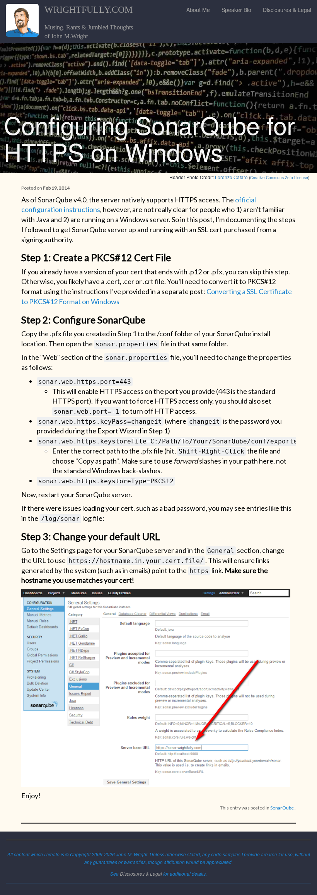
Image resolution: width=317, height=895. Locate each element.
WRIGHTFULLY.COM (88, 10)
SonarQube (282, 808)
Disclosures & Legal (287, 10)
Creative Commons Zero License (279, 177)
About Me (198, 10)
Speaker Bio (236, 10)
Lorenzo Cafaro (231, 177)
